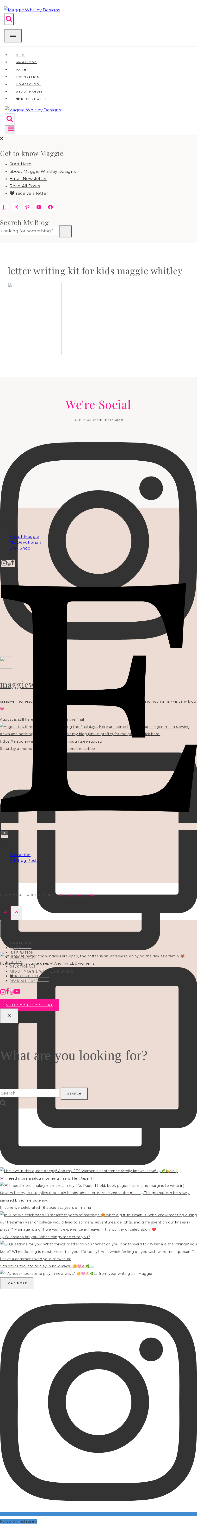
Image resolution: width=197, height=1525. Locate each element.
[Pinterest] (9, 563)
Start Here (20, 163)
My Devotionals (26, 542)
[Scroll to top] (5, 913)
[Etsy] (99, 826)
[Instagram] (4, 563)
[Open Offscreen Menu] (13, 35)
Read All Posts (25, 185)
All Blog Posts (24, 860)
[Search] (65, 231)
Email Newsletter (28, 178)
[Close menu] (0, 928)
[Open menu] (9, 129)
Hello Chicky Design (76, 895)
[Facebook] (13, 563)
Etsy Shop (20, 548)
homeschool (22, 957)
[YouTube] (4, 834)
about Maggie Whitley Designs (43, 171)
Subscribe (20, 855)
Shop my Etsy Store (29, 1005)
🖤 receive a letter (34, 99)
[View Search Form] (9, 19)
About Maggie (24, 536)
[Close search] (9, 1015)
